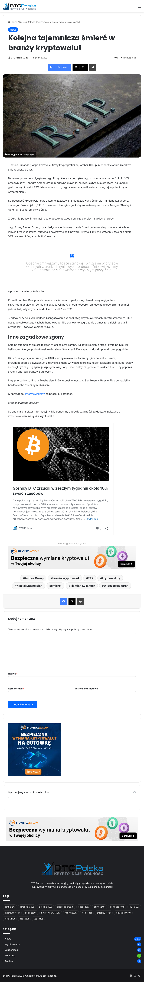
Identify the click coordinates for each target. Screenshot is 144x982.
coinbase (117, 906)
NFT (87, 912)
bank (10, 906)
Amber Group (34, 578)
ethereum (12, 912)
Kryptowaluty (12, 944)
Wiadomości (11, 949)
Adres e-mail (16, 688)
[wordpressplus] (19, 6)
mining (71, 912)
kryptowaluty (50, 912)
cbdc (83, 906)
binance (27, 906)
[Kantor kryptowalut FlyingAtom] (72, 557)
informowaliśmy (35, 393)
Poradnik (10, 955)
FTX (90, 578)
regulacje (123, 912)
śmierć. (56, 585)
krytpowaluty (111, 578)
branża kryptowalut (65, 578)
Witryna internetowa (86, 688)
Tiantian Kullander (82, 585)
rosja (10, 918)
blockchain (65, 906)
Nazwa (13, 673)
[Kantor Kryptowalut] (72, 828)
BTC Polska (16, 57)
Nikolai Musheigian (29, 585)
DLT (134, 906)
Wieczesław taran (116, 585)
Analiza (9, 961)
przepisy (104, 912)
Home (13, 22)
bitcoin (45, 906)
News (22, 22)
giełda (30, 912)
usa (38, 918)
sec (24, 918)
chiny (99, 906)
